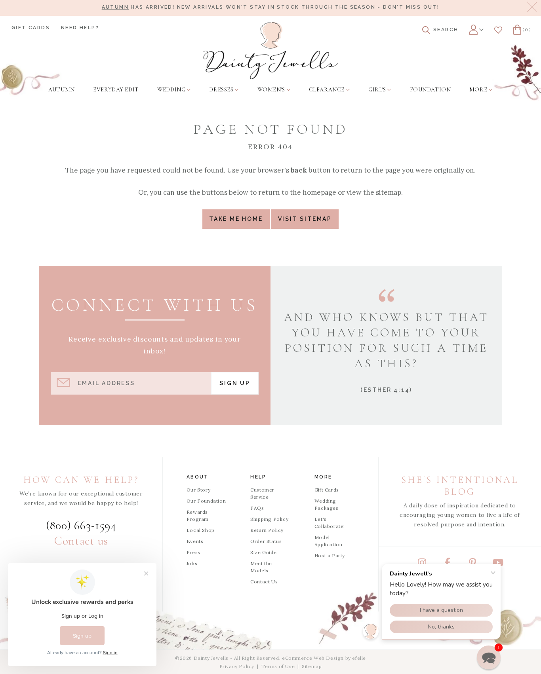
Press (193, 552)
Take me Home (236, 219)
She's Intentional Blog (459, 485)
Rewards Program (198, 515)
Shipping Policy (269, 519)
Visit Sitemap (305, 219)
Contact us (81, 541)
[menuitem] (61, 90)
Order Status (266, 541)
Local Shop (201, 530)
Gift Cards (30, 27)
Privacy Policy (236, 666)
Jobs (192, 563)
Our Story (198, 490)
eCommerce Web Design (313, 658)
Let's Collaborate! (329, 522)
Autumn (115, 7)
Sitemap (312, 666)
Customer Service (262, 493)
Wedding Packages (326, 504)
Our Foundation (206, 501)
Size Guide (263, 552)
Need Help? (80, 27)
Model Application (328, 540)
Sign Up (234, 383)
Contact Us (264, 582)
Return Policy (267, 530)
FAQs (257, 508)
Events (195, 541)
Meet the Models (261, 566)
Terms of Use (278, 666)
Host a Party (329, 555)
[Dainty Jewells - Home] (270, 50)
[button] (489, 657)
